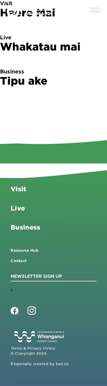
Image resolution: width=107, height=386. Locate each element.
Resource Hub (24, 250)
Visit (18, 189)
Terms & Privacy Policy (33, 348)
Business (25, 227)
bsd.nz (62, 363)
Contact (18, 260)
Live (18, 208)
